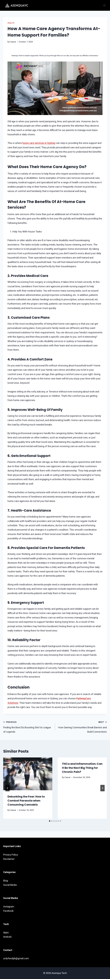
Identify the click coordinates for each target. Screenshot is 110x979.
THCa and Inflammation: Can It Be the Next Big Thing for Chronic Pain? (82, 768)
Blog (5, 880)
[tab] (49, 821)
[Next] (102, 788)
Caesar (13, 42)
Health (11, 23)
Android (7, 936)
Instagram (8, 906)
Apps (6, 932)
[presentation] (27, 773)
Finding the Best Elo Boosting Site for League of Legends (27, 727)
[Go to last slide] (7, 788)
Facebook (8, 910)
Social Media (10, 884)
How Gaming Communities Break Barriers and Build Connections (82, 727)
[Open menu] (104, 5)
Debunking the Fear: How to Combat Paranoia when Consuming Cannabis (26, 800)
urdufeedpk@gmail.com (16, 958)
